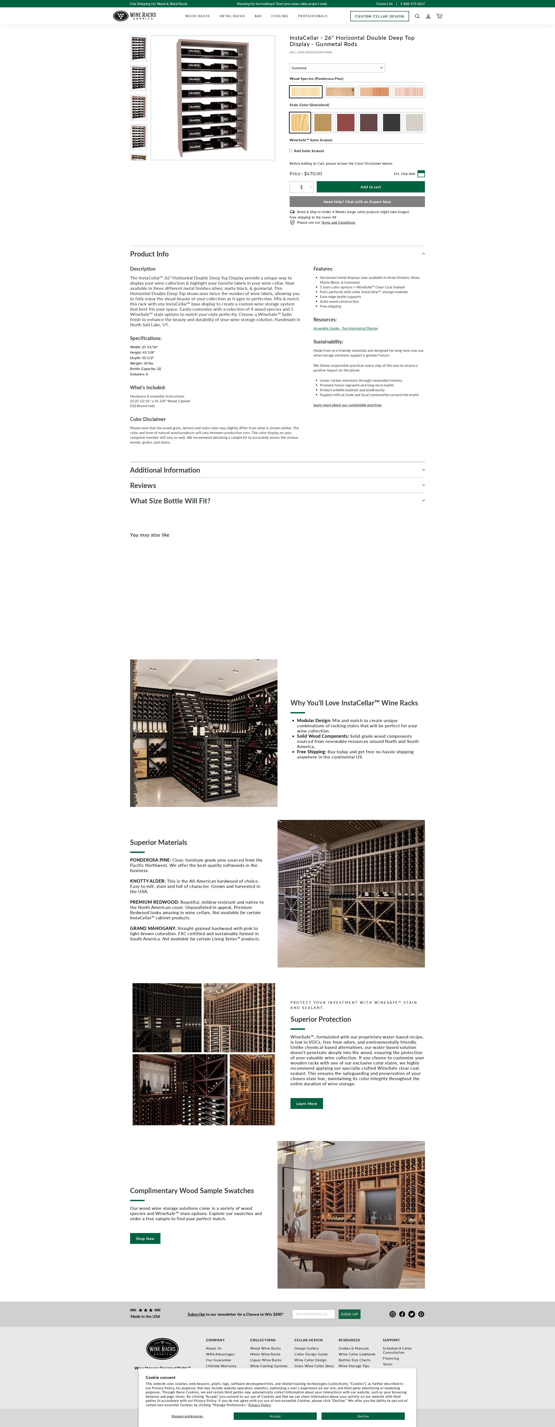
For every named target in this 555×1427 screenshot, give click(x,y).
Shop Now (145, 1238)
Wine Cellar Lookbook (357, 1353)
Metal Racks (232, 16)
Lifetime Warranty (221, 1365)
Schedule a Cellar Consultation (397, 1350)
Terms (388, 1363)
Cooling (279, 16)
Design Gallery (306, 1348)
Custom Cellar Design (379, 16)
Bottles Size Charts (355, 1359)
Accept (275, 1416)
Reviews (143, 485)
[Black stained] (161, 593)
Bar (258, 16)
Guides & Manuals (354, 1348)
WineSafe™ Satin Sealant (311, 139)
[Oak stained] (140, 593)
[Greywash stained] (168, 593)
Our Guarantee (218, 1359)
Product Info (149, 254)
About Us (214, 1348)
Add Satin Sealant (309, 150)
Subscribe (196, 1314)
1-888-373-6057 (412, 4)
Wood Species (316, 78)
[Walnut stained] (154, 593)
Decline (363, 1416)
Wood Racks (197, 16)
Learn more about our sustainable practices (347, 404)
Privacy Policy (259, 1404)
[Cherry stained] (147, 593)
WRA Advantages (220, 1353)
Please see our (326, 222)
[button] (417, 16)
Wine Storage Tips (354, 1365)
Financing (391, 1358)
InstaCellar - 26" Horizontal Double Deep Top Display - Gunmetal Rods (138, 612)
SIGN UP (349, 1314)
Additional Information (165, 470)
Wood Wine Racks (265, 1348)
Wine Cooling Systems (269, 1365)
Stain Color (309, 104)
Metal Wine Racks (265, 1353)
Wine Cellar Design (310, 1359)
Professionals (313, 16)
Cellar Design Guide (311, 1353)
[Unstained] (132, 593)
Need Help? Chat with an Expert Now (357, 201)
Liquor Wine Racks (266, 1359)
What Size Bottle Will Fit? (170, 501)
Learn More (306, 1103)
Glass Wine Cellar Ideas (314, 1365)
